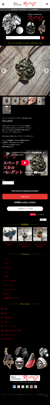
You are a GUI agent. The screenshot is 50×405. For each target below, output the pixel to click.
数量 (3, 180)
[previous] (3, 70)
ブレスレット (7, 268)
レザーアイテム (8, 285)
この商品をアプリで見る (25, 208)
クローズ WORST (9, 281)
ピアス (5, 272)
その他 (5, 276)
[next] (46, 70)
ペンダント (6, 263)
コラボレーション (10, 335)
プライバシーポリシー (11, 326)
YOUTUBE (7, 339)
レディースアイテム (9, 289)
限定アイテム (7, 294)
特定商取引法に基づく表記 (12, 330)
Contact (7, 322)
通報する (43, 219)
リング (5, 259)
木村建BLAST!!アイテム (11, 298)
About (6, 309)
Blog (5, 313)
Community (8, 317)
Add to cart (25, 196)
